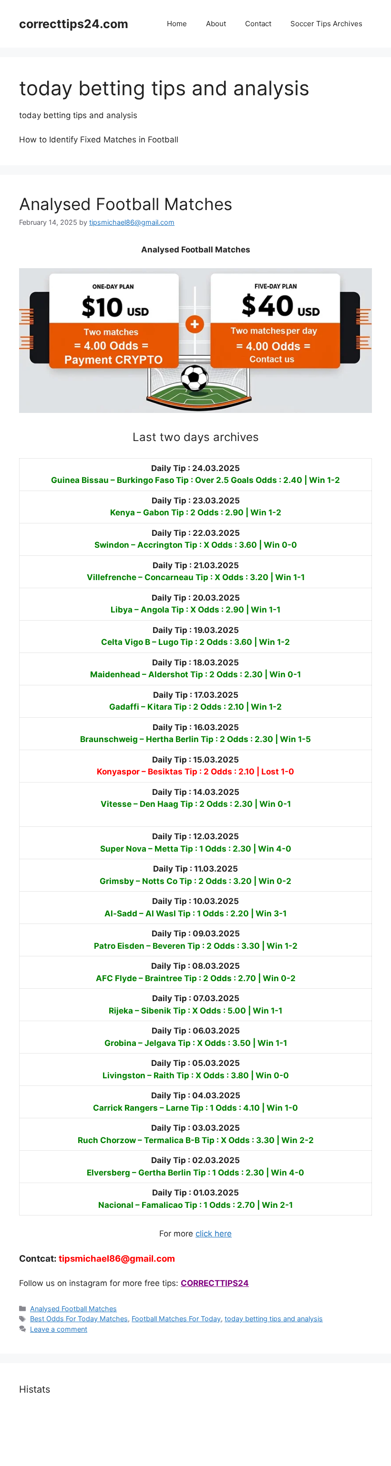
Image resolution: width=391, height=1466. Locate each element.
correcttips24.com (73, 24)
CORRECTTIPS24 (215, 1283)
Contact (258, 23)
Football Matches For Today (176, 1319)
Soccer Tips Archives (326, 23)
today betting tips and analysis (274, 1319)
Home (177, 23)
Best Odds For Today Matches (79, 1319)
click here (214, 1233)
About (216, 23)
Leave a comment (58, 1329)
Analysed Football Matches (125, 204)
